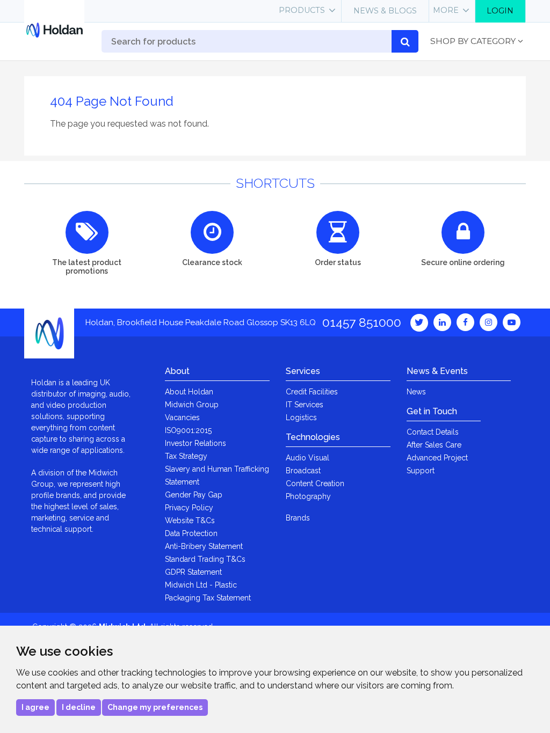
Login (500, 11)
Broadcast (303, 470)
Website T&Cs (190, 520)
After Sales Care (434, 445)
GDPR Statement (193, 572)
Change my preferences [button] (154, 707)
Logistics (301, 417)
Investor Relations (195, 443)
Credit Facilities (312, 391)
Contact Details (433, 432)
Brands (298, 518)
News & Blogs (385, 11)
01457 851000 (361, 322)
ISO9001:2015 (188, 430)
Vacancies (182, 417)
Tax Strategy (186, 456)
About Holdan (189, 391)
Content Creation (315, 483)
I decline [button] (79, 707)
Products (302, 10)
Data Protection (191, 533)
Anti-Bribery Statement (204, 546)
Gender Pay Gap (193, 494)
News (416, 391)
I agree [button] (35, 707)
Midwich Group (192, 404)
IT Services (304, 404)
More (446, 10)
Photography (308, 496)
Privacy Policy (189, 507)
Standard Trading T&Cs (205, 559)
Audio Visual (307, 457)
